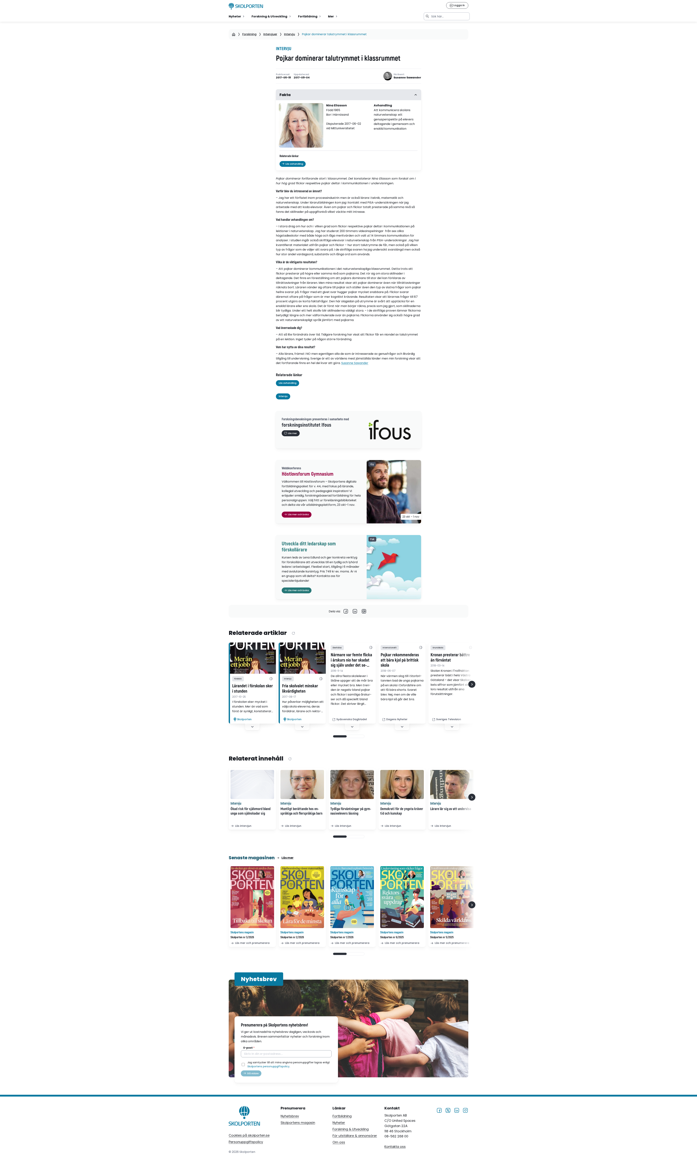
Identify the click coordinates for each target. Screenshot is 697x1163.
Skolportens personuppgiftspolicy (268, 1066)
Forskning (249, 34)
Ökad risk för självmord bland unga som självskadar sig (250, 811)
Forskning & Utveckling (351, 1129)
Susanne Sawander (354, 363)
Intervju (289, 34)
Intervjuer (270, 34)
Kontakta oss (395, 1146)
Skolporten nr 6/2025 (392, 937)
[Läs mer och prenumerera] (252, 897)
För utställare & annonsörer (355, 1135)
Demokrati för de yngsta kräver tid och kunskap (401, 811)
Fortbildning (342, 1116)
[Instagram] (465, 1110)
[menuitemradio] (237, 16)
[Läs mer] (252, 658)
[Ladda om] (293, 633)
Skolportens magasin (298, 1122)
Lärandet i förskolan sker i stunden (252, 689)
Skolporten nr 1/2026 (341, 937)
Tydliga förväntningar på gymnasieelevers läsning (350, 811)
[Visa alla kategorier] (271, 679)
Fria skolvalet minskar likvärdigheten (300, 689)
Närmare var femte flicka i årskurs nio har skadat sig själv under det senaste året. (351, 660)
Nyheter (339, 1122)
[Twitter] (448, 1110)
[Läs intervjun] (252, 784)
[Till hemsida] (244, 1116)
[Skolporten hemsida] (246, 6)
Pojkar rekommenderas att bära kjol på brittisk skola (400, 660)
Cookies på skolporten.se (249, 1135)
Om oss (339, 1142)
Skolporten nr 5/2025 (442, 937)
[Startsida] (233, 34)
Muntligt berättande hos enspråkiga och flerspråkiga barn (301, 811)
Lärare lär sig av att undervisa (450, 809)
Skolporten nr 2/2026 (292, 937)
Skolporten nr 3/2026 (242, 937)
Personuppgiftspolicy (246, 1142)
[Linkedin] (354, 611)
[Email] (363, 611)
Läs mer (288, 858)
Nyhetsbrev (290, 1116)
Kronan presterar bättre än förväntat (450, 657)
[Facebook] (345, 611)
